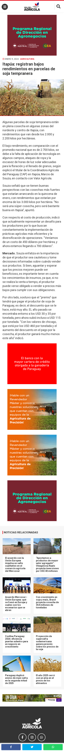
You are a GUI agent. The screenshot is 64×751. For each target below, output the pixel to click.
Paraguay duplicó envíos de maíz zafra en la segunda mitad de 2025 (16, 679)
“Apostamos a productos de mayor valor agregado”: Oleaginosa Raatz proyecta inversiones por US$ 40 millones (47, 564)
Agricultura (27, 59)
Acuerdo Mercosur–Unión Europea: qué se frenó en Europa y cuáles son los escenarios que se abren (16, 603)
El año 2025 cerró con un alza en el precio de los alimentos (45, 679)
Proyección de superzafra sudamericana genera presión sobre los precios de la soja (47, 643)
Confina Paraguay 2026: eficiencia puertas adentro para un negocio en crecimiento (16, 641)
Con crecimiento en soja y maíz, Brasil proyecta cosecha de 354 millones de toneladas (47, 602)
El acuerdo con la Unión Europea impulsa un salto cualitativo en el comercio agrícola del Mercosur (15, 564)
